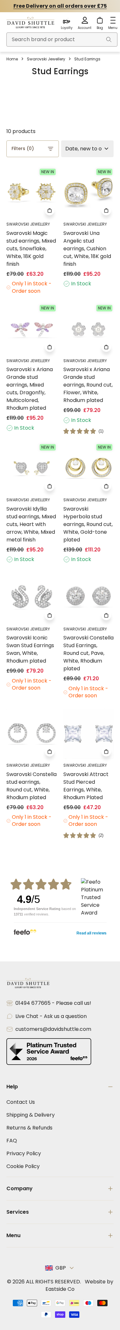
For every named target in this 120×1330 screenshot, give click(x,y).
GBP (60, 1268)
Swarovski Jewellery (46, 59)
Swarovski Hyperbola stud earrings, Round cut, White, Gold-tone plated (88, 524)
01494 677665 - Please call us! (53, 1003)
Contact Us (20, 1102)
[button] (83, 431)
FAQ (11, 1140)
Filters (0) (23, 148)
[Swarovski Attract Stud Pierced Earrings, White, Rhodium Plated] (88, 734)
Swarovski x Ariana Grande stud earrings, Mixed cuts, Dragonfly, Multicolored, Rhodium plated (29, 389)
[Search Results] (109, 39)
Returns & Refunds (29, 1127)
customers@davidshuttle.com (53, 1029)
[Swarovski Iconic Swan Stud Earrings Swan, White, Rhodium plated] (31, 597)
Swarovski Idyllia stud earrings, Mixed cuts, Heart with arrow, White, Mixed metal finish (31, 524)
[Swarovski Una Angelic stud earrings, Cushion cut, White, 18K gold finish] (88, 192)
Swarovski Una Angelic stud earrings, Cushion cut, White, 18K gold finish (87, 248)
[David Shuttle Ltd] (30, 23)
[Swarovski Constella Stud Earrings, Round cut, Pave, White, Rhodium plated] (88, 597)
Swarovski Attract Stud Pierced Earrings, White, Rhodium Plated (85, 786)
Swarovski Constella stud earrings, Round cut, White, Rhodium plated (31, 786)
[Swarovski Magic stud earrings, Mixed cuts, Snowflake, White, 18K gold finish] (31, 192)
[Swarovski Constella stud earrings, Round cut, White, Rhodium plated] (31, 734)
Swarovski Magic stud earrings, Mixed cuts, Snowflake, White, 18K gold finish (31, 248)
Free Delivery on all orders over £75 (60, 6)
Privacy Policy (23, 1153)
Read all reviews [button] (91, 933)
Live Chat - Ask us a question (51, 1016)
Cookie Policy (23, 1166)
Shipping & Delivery (30, 1115)
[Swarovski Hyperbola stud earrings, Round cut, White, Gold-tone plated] (88, 468)
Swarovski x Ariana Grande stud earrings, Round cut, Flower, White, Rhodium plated (88, 385)
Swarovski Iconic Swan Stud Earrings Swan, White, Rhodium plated (30, 649)
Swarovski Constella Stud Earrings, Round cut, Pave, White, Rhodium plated (88, 653)
